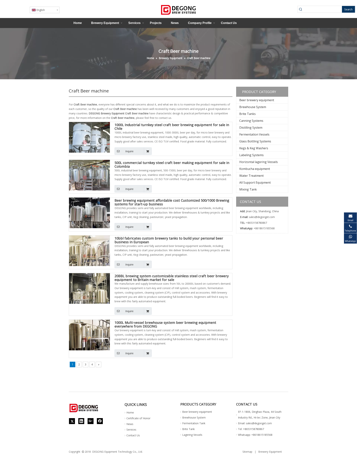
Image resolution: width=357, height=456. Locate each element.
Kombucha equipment (254, 169)
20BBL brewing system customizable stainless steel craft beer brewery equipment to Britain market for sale (172, 277)
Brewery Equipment (105, 23)
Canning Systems (251, 121)
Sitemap (247, 451)
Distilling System (250, 128)
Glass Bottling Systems (255, 141)
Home (77, 23)
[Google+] (91, 421)
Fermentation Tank (193, 423)
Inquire (129, 151)
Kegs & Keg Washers (253, 148)
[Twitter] (72, 421)
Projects (156, 23)
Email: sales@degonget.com (255, 423)
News (175, 23)
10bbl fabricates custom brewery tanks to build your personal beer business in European (169, 240)
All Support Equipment (255, 182)
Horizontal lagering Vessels (258, 162)
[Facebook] (100, 421)
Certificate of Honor (138, 418)
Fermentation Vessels (254, 134)
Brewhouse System (252, 107)
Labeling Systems (251, 155)
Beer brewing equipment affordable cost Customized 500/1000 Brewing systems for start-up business (172, 202)
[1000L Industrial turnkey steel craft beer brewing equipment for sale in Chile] (89, 142)
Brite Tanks (247, 114)
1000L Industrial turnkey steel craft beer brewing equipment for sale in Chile (172, 126)
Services (134, 23)
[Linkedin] (81, 421)
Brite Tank (188, 429)
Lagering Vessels (192, 435)
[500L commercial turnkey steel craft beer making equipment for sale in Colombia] (89, 177)
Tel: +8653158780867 (251, 429)
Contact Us (229, 23)
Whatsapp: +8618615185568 (255, 435)
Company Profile (200, 23)
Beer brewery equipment (256, 100)
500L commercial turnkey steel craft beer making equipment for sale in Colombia (172, 164)
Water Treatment (251, 176)
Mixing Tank (248, 189)
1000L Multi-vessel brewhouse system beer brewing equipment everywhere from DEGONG (165, 324)
